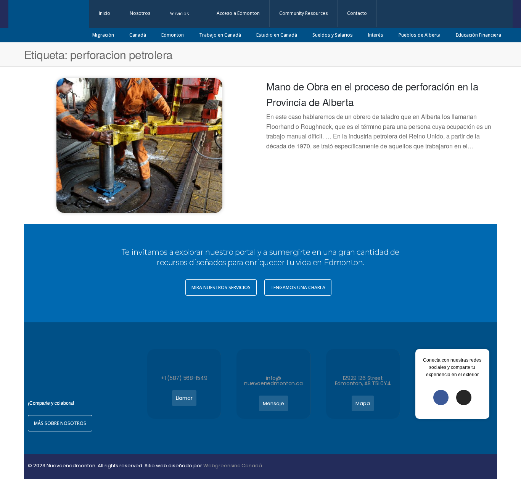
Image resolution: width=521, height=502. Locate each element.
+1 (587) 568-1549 (184, 378)
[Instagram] (463, 397)
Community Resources (303, 13)
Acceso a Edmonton (238, 13)
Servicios (179, 13)
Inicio (104, 13)
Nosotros (140, 13)
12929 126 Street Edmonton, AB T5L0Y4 (363, 380)
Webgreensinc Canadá (232, 465)
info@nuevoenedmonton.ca (273, 380)
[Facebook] (441, 397)
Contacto (357, 13)
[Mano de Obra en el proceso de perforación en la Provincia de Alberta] (139, 144)
